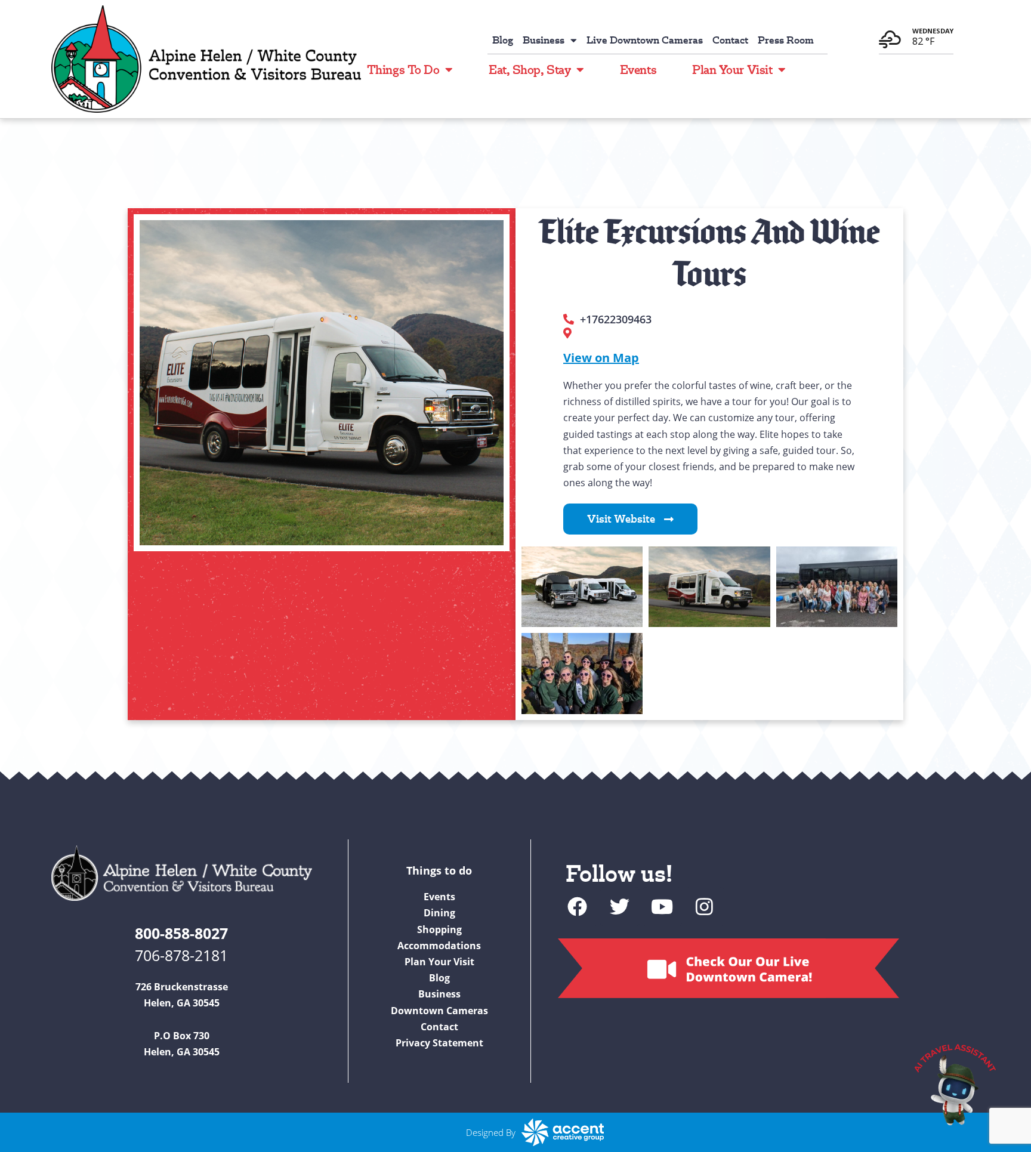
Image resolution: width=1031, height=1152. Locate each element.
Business (543, 40)
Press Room (786, 40)
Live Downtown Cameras (645, 40)
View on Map (601, 358)
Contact (730, 40)
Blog (502, 40)
